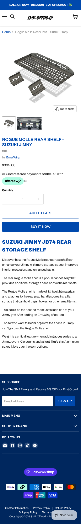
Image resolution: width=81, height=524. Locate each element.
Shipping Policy (28, 512)
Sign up (65, 401)
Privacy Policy (41, 508)
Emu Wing (13, 157)
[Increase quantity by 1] (38, 199)
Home (6, 32)
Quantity (7, 190)
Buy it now (41, 226)
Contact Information (16, 508)
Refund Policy (63, 508)
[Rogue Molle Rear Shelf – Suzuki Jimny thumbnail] (9, 123)
